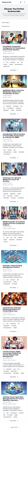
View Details (13, 70)
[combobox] (14, 22)
